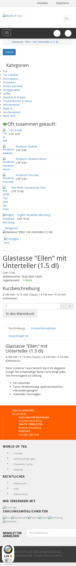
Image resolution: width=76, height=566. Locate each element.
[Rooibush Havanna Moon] (8, 164)
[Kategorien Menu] (7, 32)
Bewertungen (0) (18, 336)
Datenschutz (21, 494)
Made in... (8, 108)
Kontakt (18, 453)
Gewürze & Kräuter (14, 97)
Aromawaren (10, 78)
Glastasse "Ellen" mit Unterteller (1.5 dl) (35, 42)
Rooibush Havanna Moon (31, 159)
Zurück (9, 52)
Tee (5, 71)
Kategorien (11, 228)
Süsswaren (9, 82)
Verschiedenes (11, 104)
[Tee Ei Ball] (5, 135)
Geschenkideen (12, 112)
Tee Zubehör (10, 75)
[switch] (8, 561)
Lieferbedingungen (24, 458)
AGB (16, 488)
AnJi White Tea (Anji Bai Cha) (28, 187)
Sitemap (18, 469)
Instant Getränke (13, 86)
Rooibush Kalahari (26, 146)
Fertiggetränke (11, 90)
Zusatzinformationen (43, 328)
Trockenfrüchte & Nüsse (17, 101)
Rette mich (9, 116)
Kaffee (7, 93)
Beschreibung (16, 328)
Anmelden (42, 3)
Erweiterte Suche (23, 464)
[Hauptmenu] (66, 18)
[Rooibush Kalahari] (8, 149)
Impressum (20, 483)
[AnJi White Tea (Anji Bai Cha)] (6, 198)
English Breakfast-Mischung (33, 215)
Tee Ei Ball (15, 130)
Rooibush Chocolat (27, 175)
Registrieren (62, 3)
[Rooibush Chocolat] (8, 178)
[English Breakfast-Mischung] (9, 218)
